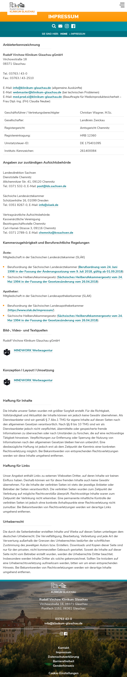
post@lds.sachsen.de (51, 186)
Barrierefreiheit (63, 661)
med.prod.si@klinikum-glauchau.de (37, 97)
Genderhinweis (63, 666)
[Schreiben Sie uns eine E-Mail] (60, 26)
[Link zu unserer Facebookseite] (73, 26)
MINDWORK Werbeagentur (33, 350)
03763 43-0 (63, 619)
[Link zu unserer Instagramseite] (67, 26)
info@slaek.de (48, 205)
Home (63, 34)
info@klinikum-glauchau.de (32, 88)
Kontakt (63, 648)
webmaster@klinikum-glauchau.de (37, 92)
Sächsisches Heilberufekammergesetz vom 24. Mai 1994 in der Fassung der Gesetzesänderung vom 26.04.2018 (65, 279)
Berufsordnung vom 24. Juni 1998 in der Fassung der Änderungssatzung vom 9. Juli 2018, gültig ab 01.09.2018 (65, 269)
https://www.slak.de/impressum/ (30, 310)
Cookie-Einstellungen (64, 673)
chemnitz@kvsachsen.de (56, 233)
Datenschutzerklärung (63, 657)
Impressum (63, 652)
